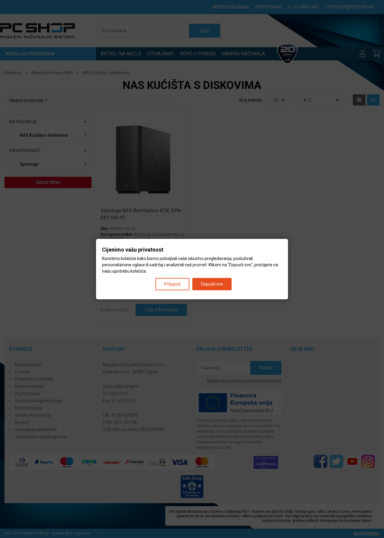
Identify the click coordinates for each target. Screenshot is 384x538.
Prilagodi (172, 283)
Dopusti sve (212, 283)
